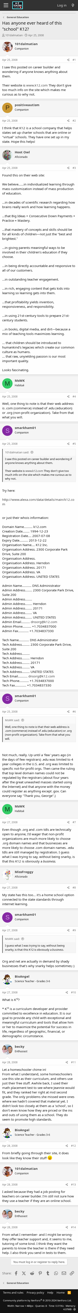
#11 (73, 1062)
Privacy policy (35, 1292)
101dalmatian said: (17, 452)
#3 (74, 168)
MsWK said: (12, 720)
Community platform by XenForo (37, 1300)
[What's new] (73, 5)
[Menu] (6, 5)
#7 (74, 822)
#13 (73, 1184)
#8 (74, 887)
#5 (74, 444)
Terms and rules (13, 1292)
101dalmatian (14, 35)
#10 (73, 992)
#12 (73, 1146)
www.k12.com (37, 85)
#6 (74, 711)
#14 (73, 1227)
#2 (74, 121)
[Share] (68, 60)
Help (50, 1292)
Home (61, 1292)
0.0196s (59, 1305)
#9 (74, 930)
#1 (74, 60)
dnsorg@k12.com (44, 622)
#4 (74, 396)
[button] (74, 1309)
